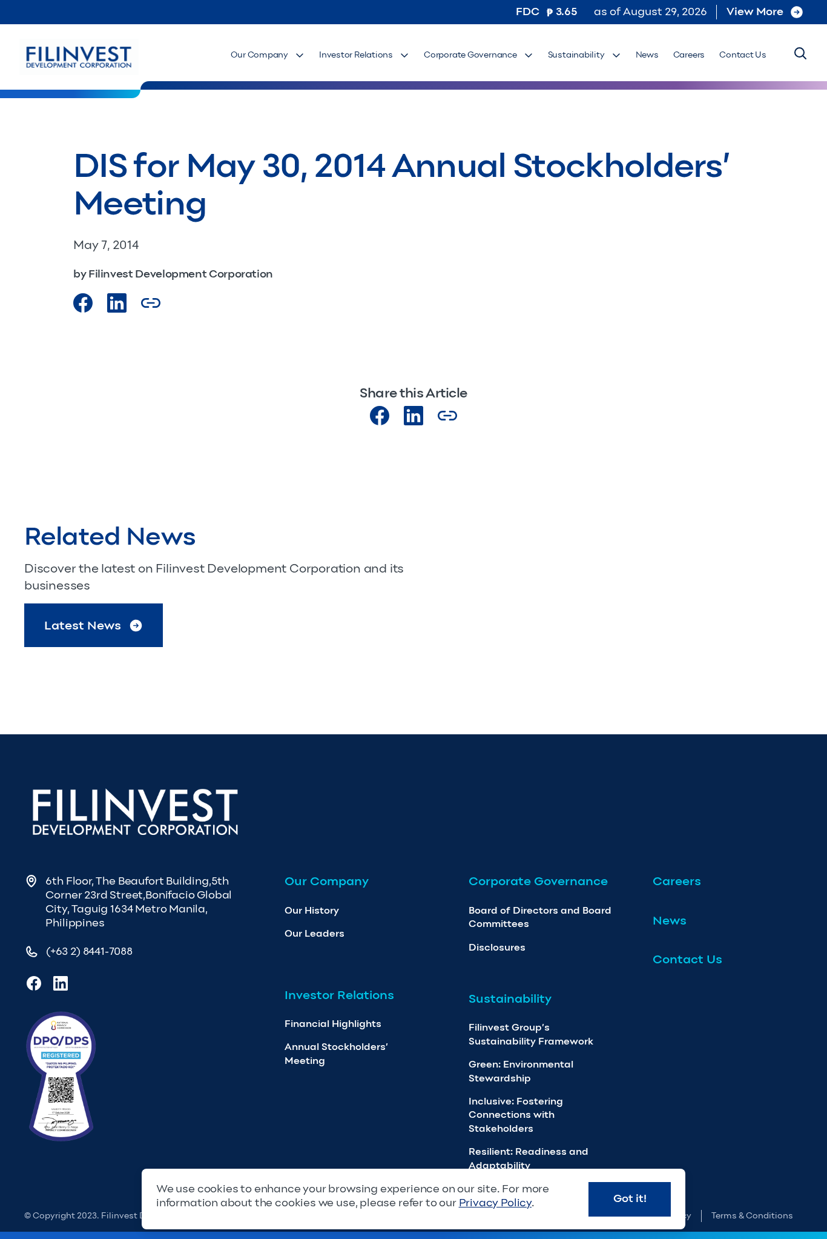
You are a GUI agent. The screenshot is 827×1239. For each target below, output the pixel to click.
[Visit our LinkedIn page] (413, 415)
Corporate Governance (470, 55)
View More (755, 11)
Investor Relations (356, 55)
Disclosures (497, 947)
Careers (689, 55)
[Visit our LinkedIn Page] (117, 303)
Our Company (259, 55)
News (647, 55)
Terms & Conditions (752, 1216)
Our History (312, 910)
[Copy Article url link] (150, 303)
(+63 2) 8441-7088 (89, 951)
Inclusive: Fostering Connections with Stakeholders (516, 1114)
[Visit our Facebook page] (83, 303)
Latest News (82, 625)
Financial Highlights (333, 1023)
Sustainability (576, 55)
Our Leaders (314, 933)
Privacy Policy (495, 1202)
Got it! (630, 1198)
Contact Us (742, 55)
